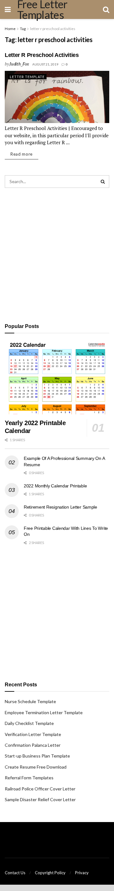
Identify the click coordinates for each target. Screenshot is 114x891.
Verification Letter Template (33, 734)
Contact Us (15, 872)
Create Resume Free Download (35, 767)
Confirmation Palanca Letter (32, 745)
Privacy (82, 872)
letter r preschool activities (52, 28)
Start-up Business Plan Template (37, 755)
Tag (23, 28)
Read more (21, 154)
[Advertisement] (57, 254)
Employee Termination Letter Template (44, 712)
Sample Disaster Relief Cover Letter (40, 799)
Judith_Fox (19, 64)
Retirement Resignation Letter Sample (60, 507)
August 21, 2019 (45, 64)
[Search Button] (103, 181)
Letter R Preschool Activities (42, 55)
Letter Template (27, 77)
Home (10, 28)
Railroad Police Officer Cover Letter (40, 788)
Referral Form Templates (29, 777)
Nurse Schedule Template (30, 701)
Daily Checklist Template (29, 723)
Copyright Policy (50, 872)
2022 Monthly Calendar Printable (55, 485)
